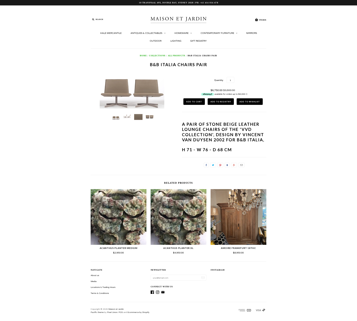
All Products (176, 55)
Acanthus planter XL (178, 248)
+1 (234, 165)
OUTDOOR (155, 41)
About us (95, 275)
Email (241, 165)
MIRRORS (251, 33)
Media (94, 281)
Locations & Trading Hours (103, 287)
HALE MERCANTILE (111, 33)
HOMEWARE (181, 33)
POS (121, 312)
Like (206, 165)
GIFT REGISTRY (198, 41)
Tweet (213, 165)
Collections (157, 55)
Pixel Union (112, 312)
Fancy (227, 165)
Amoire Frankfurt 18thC (238, 248)
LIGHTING (175, 41)
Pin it (220, 165)
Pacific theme (97, 312)
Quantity (218, 80)
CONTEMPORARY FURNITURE (218, 33)
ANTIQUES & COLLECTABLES (147, 33)
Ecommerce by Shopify (138, 312)
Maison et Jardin (116, 309)
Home (143, 55)
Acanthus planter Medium (119, 248)
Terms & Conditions (100, 293)
